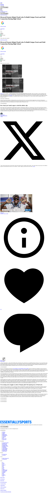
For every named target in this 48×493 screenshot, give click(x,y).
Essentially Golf (4, 443)
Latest (1, 2)
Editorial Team (4, 434)
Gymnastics (4, 471)
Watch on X (2, 212)
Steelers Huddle (4, 449)
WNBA (3, 469)
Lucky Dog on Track (5, 442)
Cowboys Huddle (5, 448)
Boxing (3, 463)
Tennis (3, 467)
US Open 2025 (4, 459)
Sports (2, 10)
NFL (3, 466)
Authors (3, 433)
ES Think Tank (4, 454)
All (2, 462)
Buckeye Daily (4, 451)
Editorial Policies (4, 435)
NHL (3, 475)
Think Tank (2, 5)
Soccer (3, 474)
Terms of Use (4, 439)
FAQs (3, 437)
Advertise (3, 432)
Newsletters (2, 4)
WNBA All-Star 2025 (5, 458)
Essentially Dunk (4, 445)
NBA (3, 465)
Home (1, 14)
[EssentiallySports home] (15, 423)
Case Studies (3, 12)
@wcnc (34, 166)
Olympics (3, 472)
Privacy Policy (4, 438)
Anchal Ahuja (2, 28)
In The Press (4, 436)
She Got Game (4, 444)
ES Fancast (4, 455)
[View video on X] (32, 211)
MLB (3, 473)
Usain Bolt (10, 95)
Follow (2, 116)
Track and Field (4, 14)
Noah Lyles (2, 93)
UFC (3, 468)
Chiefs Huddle (4, 447)
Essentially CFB (4, 450)
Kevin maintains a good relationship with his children (21, 368)
